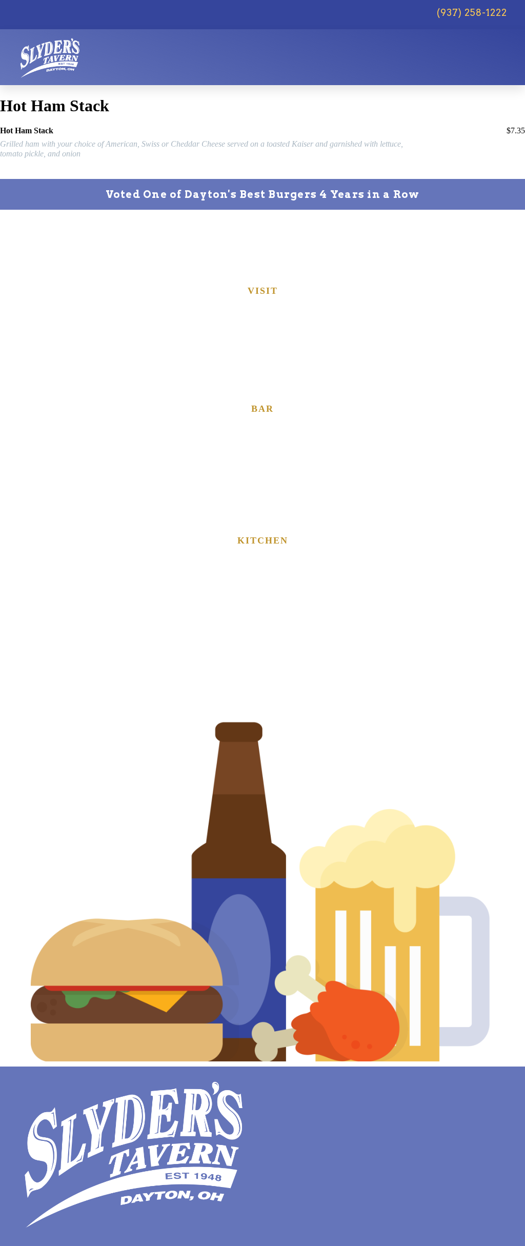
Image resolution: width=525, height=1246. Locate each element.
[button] (495, 49)
